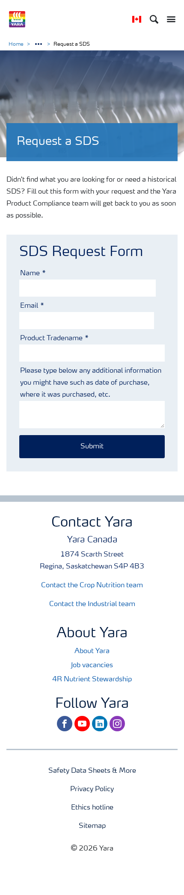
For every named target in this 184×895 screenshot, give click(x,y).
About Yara (92, 651)
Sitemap (92, 826)
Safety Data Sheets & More (92, 771)
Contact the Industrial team (92, 604)
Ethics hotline (92, 807)
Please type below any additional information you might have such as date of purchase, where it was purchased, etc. (90, 383)
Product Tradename (51, 338)
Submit (92, 446)
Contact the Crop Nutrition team (92, 585)
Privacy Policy (92, 789)
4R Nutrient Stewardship (92, 679)
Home (16, 44)
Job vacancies (92, 665)
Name (30, 273)
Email (29, 306)
